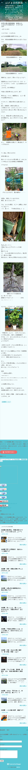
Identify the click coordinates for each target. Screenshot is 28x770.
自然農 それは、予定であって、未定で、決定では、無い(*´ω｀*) (12, 691)
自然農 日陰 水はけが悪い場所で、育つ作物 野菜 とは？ (11, 651)
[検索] (26, 3)
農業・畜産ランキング (5, 508)
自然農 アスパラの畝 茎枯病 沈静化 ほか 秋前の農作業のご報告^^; (12, 671)
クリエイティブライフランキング (8, 503)
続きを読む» (23, 544)
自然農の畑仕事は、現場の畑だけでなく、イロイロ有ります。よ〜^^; (12, 531)
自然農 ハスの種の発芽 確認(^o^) (12, 710)
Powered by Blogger (15, 764)
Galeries (18, 767)
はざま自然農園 (14, 3)
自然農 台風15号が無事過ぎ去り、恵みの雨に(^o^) (11, 589)
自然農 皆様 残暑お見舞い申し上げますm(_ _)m (12, 570)
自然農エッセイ (6, 402)
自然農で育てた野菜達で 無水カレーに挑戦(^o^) (12, 550)
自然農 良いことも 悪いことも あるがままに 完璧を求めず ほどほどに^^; (12, 609)
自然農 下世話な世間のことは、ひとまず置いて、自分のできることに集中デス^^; (12, 630)
